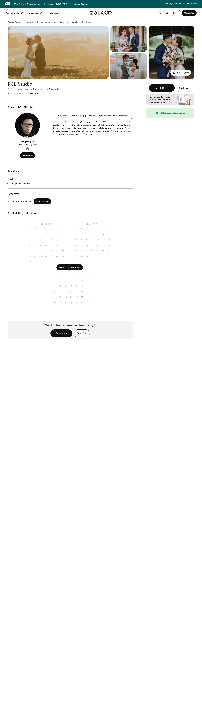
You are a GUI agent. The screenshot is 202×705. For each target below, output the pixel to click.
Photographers (28, 22)
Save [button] (79, 333)
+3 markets (53, 89)
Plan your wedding (13, 13)
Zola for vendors (191, 4)
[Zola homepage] (101, 13)
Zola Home (178, 4)
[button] (180, 73)
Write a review (30, 93)
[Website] (27, 149)
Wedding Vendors (14, 22)
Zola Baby (168, 4)
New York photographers (46, 22)
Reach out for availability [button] (70, 267)
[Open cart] (167, 13)
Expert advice (35, 13)
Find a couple (54, 13)
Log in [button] (176, 13)
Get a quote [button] (27, 155)
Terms (68, 4)
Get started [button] (189, 13)
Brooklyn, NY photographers (69, 22)
